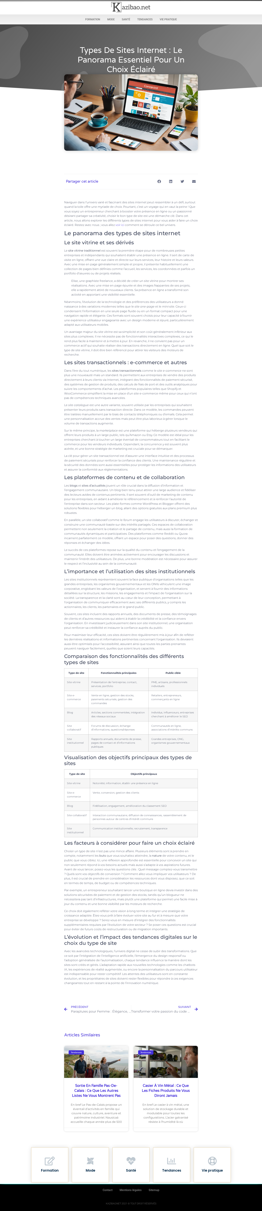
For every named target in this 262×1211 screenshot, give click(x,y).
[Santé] (131, 1160)
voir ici (119, 225)
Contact (107, 1190)
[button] (159, 182)
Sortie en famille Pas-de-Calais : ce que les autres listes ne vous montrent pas (96, 1091)
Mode (111, 19)
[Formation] (49, 1160)
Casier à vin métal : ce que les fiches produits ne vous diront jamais (166, 1091)
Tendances (145, 19)
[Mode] (90, 1160)
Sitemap (154, 1190)
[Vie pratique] (212, 1160)
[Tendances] (171, 1160)
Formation (92, 19)
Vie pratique (168, 19)
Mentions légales (131, 1190)
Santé (126, 19)
